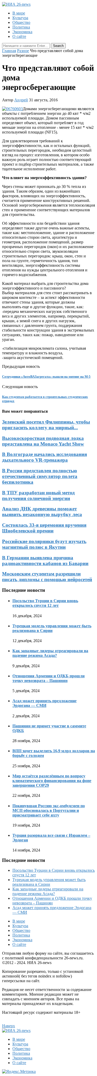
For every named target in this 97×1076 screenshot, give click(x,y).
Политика (21, 27)
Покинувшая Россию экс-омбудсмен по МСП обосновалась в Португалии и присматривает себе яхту (48, 810)
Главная (9, 50)
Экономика (22, 32)
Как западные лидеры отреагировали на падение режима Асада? (50, 653)
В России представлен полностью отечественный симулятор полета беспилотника (39, 476)
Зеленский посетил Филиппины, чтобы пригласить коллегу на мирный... (46, 424)
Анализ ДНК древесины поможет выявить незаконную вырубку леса (42, 511)
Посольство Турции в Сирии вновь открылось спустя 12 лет (45, 603)
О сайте (19, 36)
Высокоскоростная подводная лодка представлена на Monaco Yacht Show (43, 441)
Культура (20, 18)
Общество (21, 22)
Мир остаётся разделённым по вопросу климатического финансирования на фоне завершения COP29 (51, 780)
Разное (23, 50)
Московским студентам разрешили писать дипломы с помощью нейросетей (47, 576)
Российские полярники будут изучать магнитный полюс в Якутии (44, 544)
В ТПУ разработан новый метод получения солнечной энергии (38, 495)
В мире (18, 13)
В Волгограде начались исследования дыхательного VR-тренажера (44, 457)
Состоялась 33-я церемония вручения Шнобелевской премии (44, 527)
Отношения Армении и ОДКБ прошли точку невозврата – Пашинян (48, 678)
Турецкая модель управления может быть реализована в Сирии (51, 628)
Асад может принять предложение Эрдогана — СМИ (44, 703)
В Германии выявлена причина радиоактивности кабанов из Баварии (45, 560)
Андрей (21, 100)
